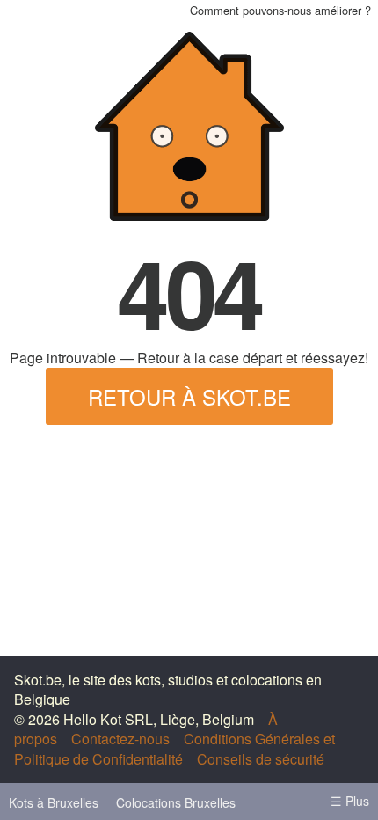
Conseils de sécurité (260, 759)
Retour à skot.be (189, 396)
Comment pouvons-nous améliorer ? (280, 10)
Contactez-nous (120, 738)
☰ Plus (350, 800)
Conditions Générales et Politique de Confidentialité (174, 748)
